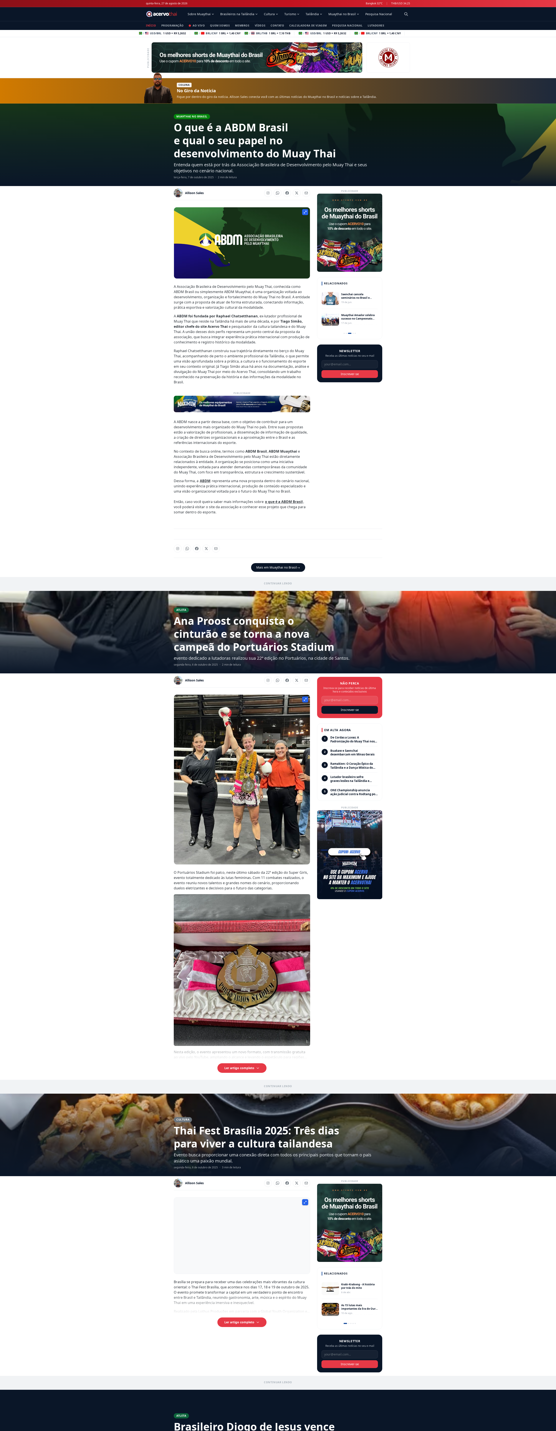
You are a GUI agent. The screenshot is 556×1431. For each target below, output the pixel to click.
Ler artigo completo (239, 1068)
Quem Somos (220, 25)
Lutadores (376, 25)
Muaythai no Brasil (342, 14)
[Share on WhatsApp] (277, 193)
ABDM (205, 480)
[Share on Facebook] (287, 193)
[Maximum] (242, 404)
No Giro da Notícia (196, 90)
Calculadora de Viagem (308, 25)
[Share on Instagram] (268, 193)
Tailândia (312, 14)
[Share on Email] (306, 193)
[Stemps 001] (257, 57)
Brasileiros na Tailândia (237, 14)
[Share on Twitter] (297, 193)
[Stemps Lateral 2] (349, 233)
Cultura (269, 14)
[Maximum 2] (349, 854)
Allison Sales (194, 193)
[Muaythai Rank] (388, 58)
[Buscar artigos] (406, 14)
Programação (172, 25)
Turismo (290, 14)
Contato (277, 25)
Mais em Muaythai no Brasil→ (278, 567)
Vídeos (260, 25)
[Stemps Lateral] (349, 1223)
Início (151, 25)
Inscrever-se (350, 374)
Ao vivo (199, 25)
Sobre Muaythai (199, 14)
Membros (242, 25)
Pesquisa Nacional (378, 14)
